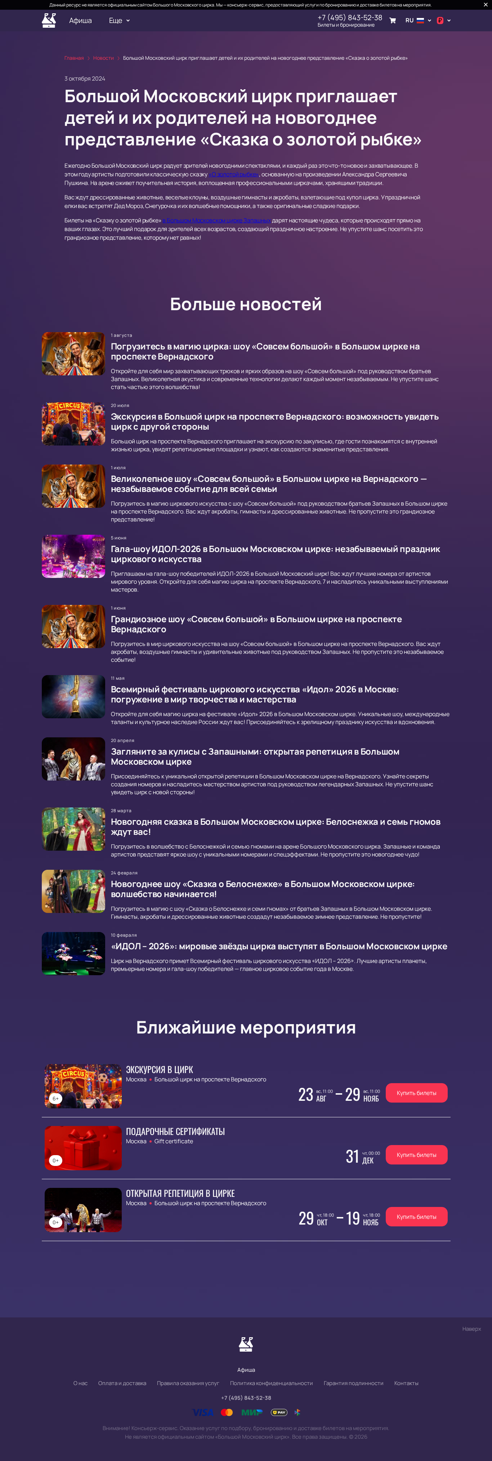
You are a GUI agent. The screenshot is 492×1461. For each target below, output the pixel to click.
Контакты (406, 1383)
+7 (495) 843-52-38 (350, 17)
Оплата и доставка (122, 1383)
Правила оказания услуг (188, 1383)
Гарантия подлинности (354, 1383)
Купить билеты (417, 1093)
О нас (80, 1383)
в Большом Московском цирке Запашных (216, 220)
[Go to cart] (392, 20)
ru (410, 20)
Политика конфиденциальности (271, 1383)
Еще (115, 20)
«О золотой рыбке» (234, 174)
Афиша (80, 20)
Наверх (471, 1329)
